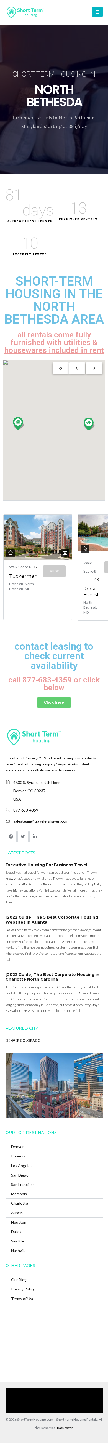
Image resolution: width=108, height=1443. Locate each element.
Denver (17, 1146)
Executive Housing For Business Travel (46, 864)
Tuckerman (23, 576)
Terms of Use (22, 1298)
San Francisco (23, 1184)
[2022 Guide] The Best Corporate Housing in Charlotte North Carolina (52, 977)
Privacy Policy (23, 1289)
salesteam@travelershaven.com (40, 821)
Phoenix (18, 1156)
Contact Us (81, 1400)
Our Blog (19, 1279)
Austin (17, 1212)
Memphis (19, 1193)
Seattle (17, 1241)
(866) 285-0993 (51, 1408)
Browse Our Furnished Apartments (39, 1400)
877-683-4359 (25, 810)
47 (35, 566)
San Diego (20, 1175)
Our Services (59, 1392)
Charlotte (19, 1203)
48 (96, 579)
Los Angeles (21, 1165)
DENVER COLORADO (23, 1041)
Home (38, 1392)
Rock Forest (91, 591)
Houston (18, 1222)
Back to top (65, 1428)
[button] (89, 424)
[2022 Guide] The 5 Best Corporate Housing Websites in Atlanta (52, 920)
